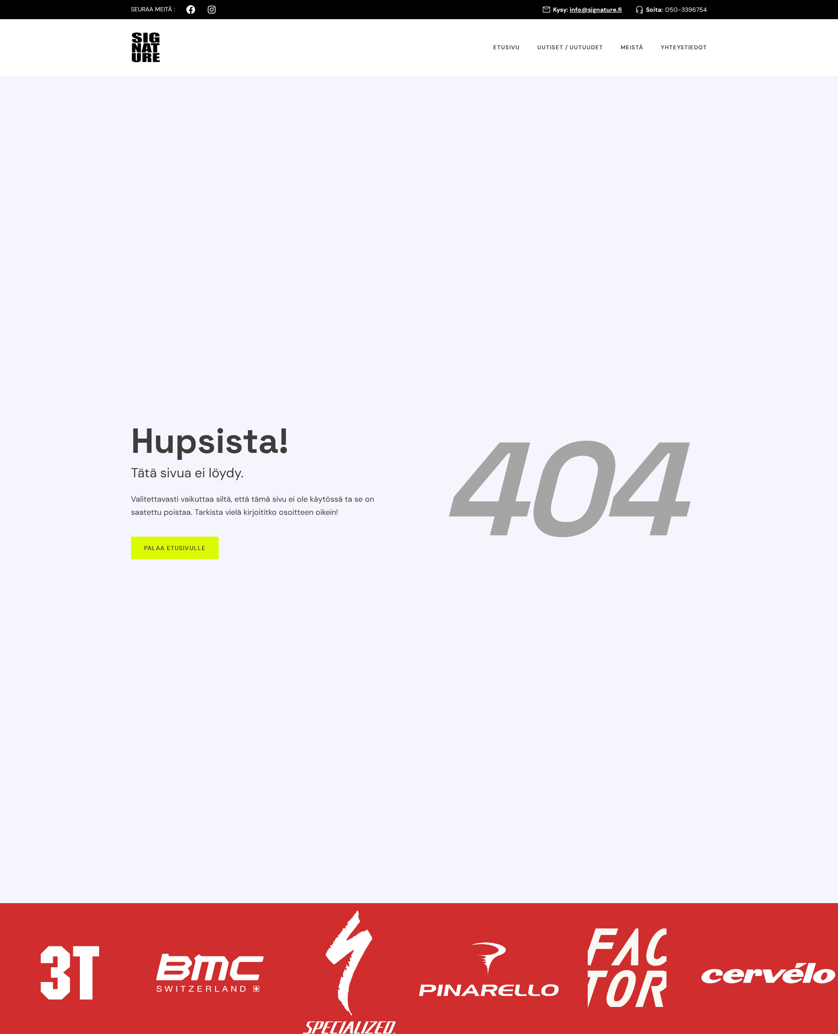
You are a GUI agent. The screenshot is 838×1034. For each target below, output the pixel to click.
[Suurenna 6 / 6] (826, 914)
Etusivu (506, 47)
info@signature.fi (596, 10)
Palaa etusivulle (175, 548)
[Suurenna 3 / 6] (407, 914)
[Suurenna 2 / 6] (268, 914)
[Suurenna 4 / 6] (547, 914)
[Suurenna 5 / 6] (687, 914)
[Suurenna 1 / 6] (128, 914)
